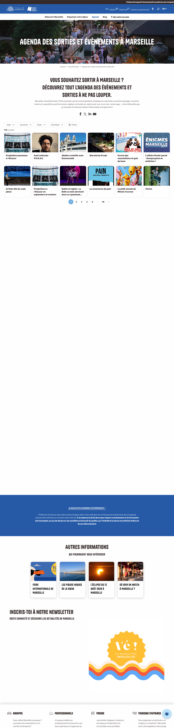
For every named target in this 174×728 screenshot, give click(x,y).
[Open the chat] (167, 714)
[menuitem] (22, 9)
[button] (158, 9)
